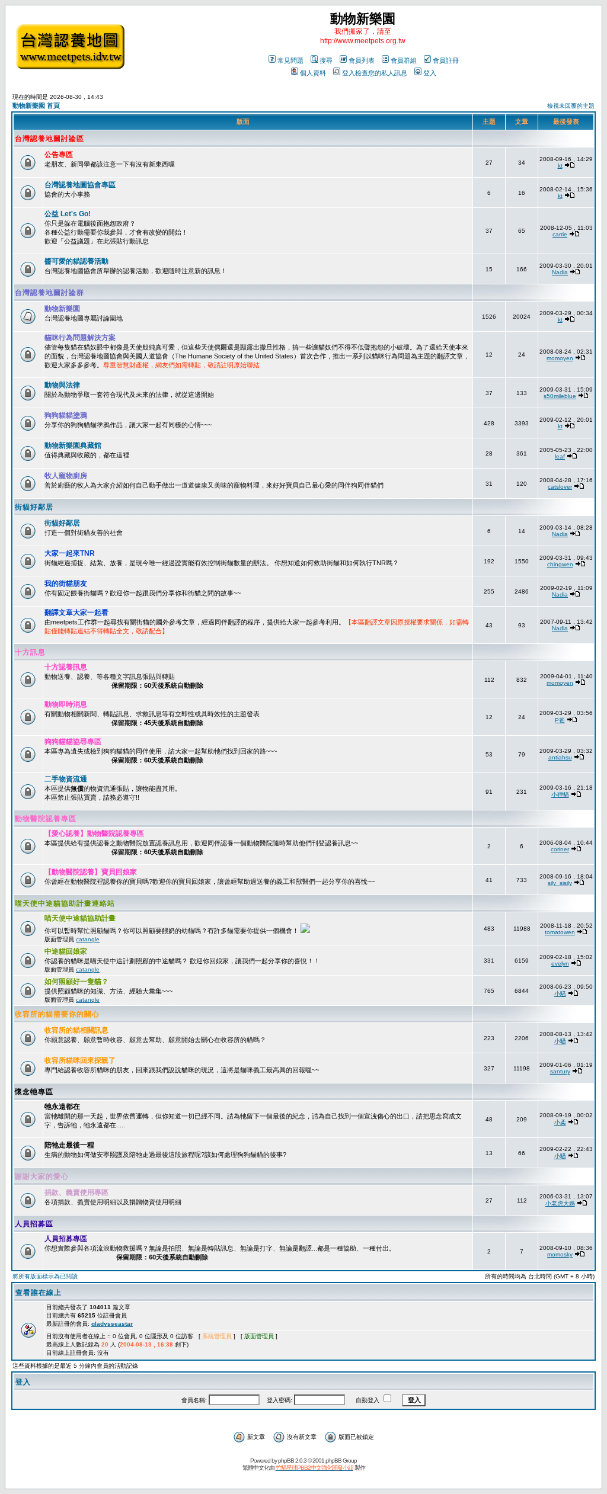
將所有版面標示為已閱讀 (45, 1276)
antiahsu (560, 757)
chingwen (560, 564)
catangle (88, 939)
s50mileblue (560, 396)
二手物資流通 (65, 779)
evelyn (560, 963)
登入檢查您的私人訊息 (374, 72)
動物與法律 (62, 385)
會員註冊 (446, 60)
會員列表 (362, 60)
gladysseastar (112, 1323)
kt (560, 165)
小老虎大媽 (560, 1203)
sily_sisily (560, 883)
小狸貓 (560, 794)
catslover (560, 486)
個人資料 (313, 72)
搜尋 (326, 60)
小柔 (560, 1122)
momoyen (560, 358)
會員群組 (404, 60)
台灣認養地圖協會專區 (80, 185)
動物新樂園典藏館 (72, 445)
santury (560, 1071)
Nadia (560, 272)
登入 (429, 72)
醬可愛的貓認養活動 (76, 261)
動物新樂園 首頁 (36, 105)
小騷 (560, 993)
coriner (560, 849)
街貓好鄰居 (34, 507)
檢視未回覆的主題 (571, 105)
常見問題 (290, 60)
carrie (559, 234)
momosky (560, 1254)
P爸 (560, 720)
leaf (560, 456)
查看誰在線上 (38, 1292)
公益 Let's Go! (67, 214)
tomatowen (560, 932)
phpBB (286, 1460)
